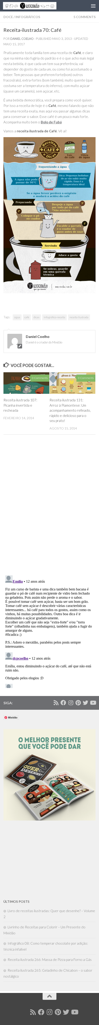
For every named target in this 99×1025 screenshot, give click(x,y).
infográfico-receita (54, 317)
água (17, 317)
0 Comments (40, 378)
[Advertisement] (38, 859)
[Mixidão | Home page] (38, 5)
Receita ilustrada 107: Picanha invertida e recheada (20, 405)
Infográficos (27, 17)
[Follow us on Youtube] (93, 702)
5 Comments (84, 17)
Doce (8, 17)
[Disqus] (49, 506)
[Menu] (93, 5)
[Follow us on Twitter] (85, 702)
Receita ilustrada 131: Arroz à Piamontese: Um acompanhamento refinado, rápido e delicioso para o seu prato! (70, 410)
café (26, 317)
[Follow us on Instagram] (70, 702)
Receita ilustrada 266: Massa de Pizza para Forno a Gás (50, 959)
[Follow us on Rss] (56, 702)
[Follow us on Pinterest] (78, 702)
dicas (36, 317)
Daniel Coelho (22, 39)
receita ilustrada (79, 317)
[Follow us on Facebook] (63, 702)
